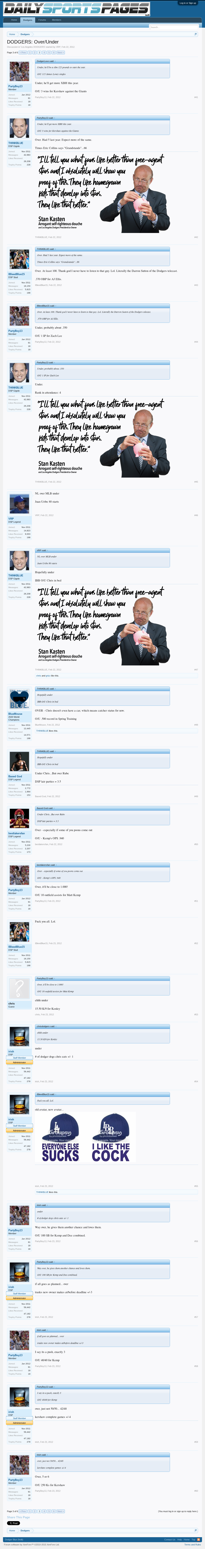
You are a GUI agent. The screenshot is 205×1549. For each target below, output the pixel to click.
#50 (196, 844)
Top (193, 1539)
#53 (196, 1014)
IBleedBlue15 (16, 274)
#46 (196, 515)
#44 (196, 342)
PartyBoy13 (15, 86)
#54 (196, 1081)
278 (28, 1081)
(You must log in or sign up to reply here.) (178, 1511)
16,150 (27, 286)
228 (28, 165)
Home (14, 20)
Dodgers (27, 20)
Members (56, 20)
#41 (196, 97)
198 (28, 293)
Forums (42, 20)
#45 (196, 482)
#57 (196, 1317)
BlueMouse (15, 713)
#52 (196, 943)
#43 (196, 285)
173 (28, 852)
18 (29, 105)
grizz (48, 675)
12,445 (27, 728)
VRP (58, 47)
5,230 (27, 845)
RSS (198, 1539)
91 (29, 98)
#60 (196, 1491)
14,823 (27, 530)
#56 (196, 1241)
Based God (15, 776)
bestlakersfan (16, 833)
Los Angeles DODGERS (33, 47)
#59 (196, 1442)
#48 (196, 725)
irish (11, 1051)
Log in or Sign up (188, 3)
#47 (196, 669)
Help (179, 1539)
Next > (60, 52)
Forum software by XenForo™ (31, 1544)
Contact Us (169, 1539)
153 (28, 795)
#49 (196, 796)
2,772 (27, 788)
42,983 (27, 155)
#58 (196, 1366)
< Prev (23, 52)
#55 (196, 1186)
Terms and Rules (192, 1544)
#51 (196, 901)
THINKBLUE (15, 143)
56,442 (27, 1071)
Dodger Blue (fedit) (14, 1539)
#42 (196, 237)
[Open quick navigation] (195, 34)
